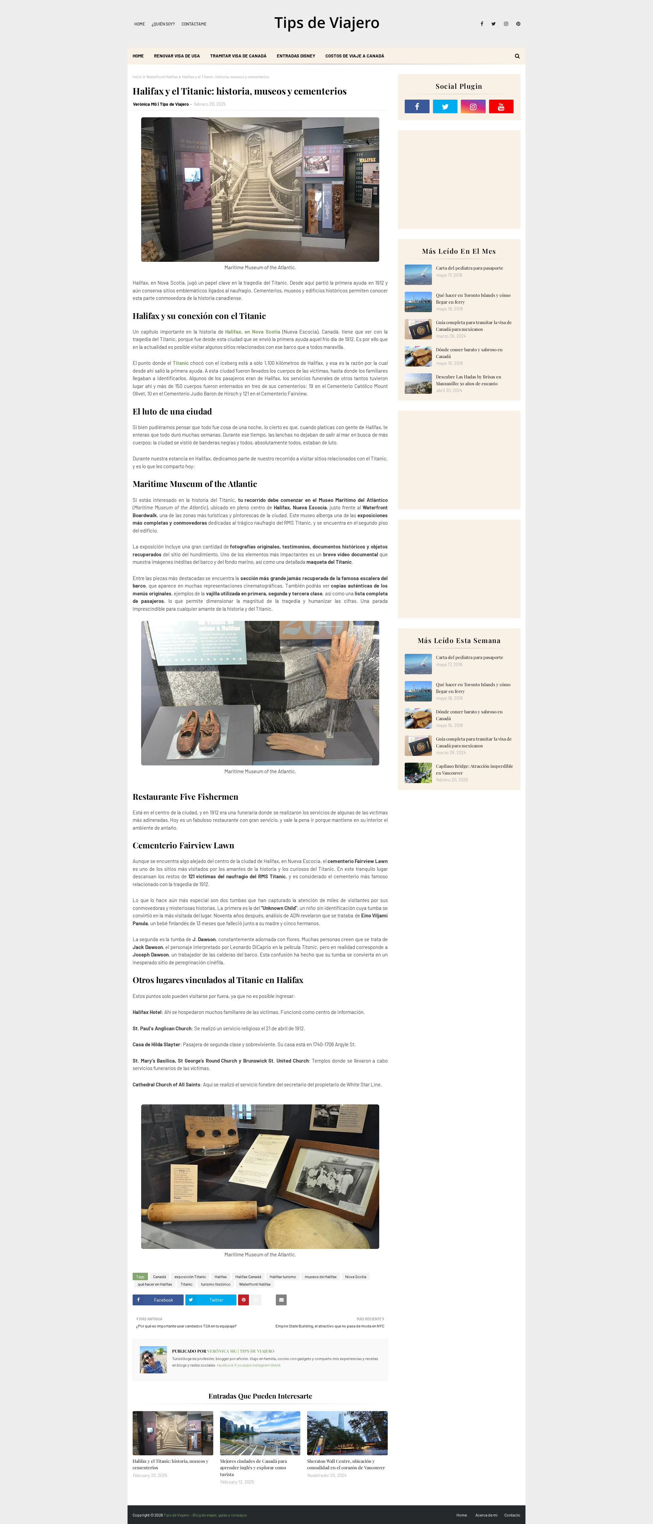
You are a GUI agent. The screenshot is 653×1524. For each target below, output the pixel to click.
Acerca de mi (486, 1514)
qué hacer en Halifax (155, 1284)
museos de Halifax (321, 1276)
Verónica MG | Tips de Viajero (161, 104)
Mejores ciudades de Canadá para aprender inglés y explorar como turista (253, 1467)
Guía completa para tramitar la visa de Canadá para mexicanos (474, 325)
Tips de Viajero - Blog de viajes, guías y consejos (205, 1514)
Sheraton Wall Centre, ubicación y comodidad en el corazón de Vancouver (346, 1464)
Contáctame (194, 23)
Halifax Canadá (248, 1276)
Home (139, 23)
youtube (244, 1364)
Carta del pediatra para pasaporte (469, 268)
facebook (225, 1364)
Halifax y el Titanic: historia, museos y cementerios (170, 1464)
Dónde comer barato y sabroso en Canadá (469, 352)
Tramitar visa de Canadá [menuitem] (238, 55)
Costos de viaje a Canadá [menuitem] (354, 55)
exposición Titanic (190, 1276)
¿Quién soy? (163, 23)
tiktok (275, 1364)
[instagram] (506, 24)
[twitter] (493, 24)
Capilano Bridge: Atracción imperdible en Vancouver (474, 769)
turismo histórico (216, 1284)
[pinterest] (517, 24)
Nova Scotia (355, 1276)
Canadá (159, 1276)
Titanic (181, 363)
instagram (261, 1364)
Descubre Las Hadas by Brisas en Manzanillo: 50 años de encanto (468, 380)
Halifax (221, 1276)
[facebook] (482, 24)
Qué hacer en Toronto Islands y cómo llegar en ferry (473, 298)
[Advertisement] (459, 179)
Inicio (137, 76)
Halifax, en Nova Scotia (252, 331)
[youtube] (501, 106)
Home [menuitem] (138, 55)
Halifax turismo (283, 1276)
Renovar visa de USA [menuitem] (177, 55)
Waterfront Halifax (162, 76)
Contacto (512, 1514)
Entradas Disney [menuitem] (296, 55)
